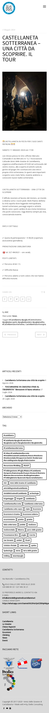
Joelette (22, 524)
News (14, 316)
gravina (21, 519)
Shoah (27, 540)
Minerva (21, 530)
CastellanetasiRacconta (12, 504)
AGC (6, 312)
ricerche (32, 535)
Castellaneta (7, 621)
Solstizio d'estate (10, 545)
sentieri (19, 540)
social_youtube (7, 708)
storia (18, 551)
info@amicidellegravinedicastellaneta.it (18, 598)
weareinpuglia (18, 556)
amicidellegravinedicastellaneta (15, 488)
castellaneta (30, 498)
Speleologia (8, 551)
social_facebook (3, 708)
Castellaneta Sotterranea (13, 629)
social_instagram (10, 708)
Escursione (37, 509)
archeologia (34, 493)
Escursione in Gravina (12, 514)
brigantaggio (9, 498)
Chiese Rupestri (9, 627)
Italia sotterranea (10, 524)
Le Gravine (6, 624)
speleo (33, 545)
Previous (11, 334)
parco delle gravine (34, 530)
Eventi (5, 640)
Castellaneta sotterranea (33, 504)
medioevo (32, 524)
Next (39, 334)
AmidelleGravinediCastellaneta (15, 493)
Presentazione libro (11, 535)
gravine (29, 519)
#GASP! (26, 465)
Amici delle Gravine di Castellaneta (23, 483)
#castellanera (9, 435)
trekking (7, 556)
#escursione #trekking (12, 465)
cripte (27, 509)
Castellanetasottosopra (35, 324)
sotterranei (24, 545)
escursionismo (9, 519)
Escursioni (6, 632)
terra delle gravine (30, 551)
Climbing (6, 635)
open (44, 6)
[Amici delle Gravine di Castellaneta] (8, 8)
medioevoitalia (9, 530)
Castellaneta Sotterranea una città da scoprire (25, 380)
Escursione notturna (30, 514)
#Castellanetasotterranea (13, 324)
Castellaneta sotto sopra (13, 509)
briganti (20, 498)
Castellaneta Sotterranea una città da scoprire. (25, 396)
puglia (23, 535)
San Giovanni (8, 540)
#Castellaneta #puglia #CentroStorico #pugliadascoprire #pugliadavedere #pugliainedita (23, 320)
